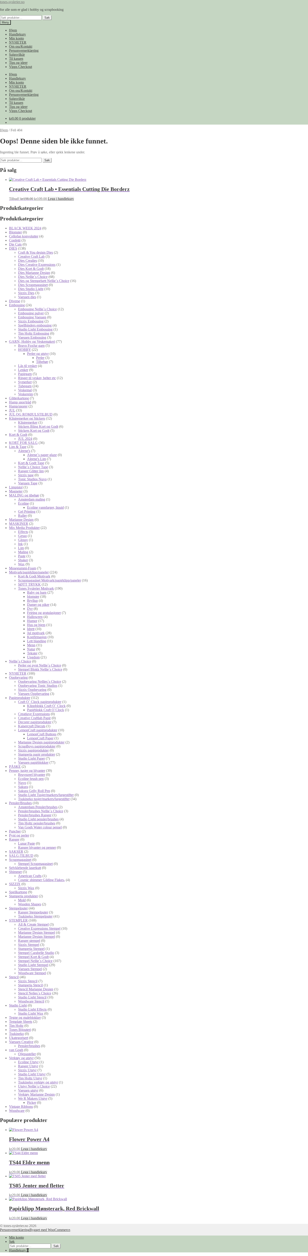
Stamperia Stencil (30, 985)
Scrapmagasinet (20, 860)
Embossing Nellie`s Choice (37, 309)
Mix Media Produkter (24, 528)
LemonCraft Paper (40, 738)
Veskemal (25, 390)
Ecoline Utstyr (28, 1062)
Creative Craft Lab (31, 256)
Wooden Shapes (29, 904)
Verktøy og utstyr (21, 1058)
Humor (32, 621)
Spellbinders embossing (35, 325)
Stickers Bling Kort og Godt (38, 426)
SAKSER (16, 851)
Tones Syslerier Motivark (36, 588)
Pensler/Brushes (20, 803)
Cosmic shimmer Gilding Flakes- (41, 880)
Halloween (35, 617)
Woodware (17, 1111)
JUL (12, 410)
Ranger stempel (29, 941)
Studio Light (18, 1005)
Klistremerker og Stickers (27, 418)
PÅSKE (15, 766)
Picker (31, 1102)
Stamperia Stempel (31, 949)
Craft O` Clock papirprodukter (39, 702)
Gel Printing (26, 511)
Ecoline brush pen (31, 779)
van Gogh (16, 1050)
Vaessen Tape (27, 483)
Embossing (17, 305)
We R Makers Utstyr (32, 1098)
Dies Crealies (27, 260)
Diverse (14, 301)
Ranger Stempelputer (33, 912)
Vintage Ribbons (21, 1106)
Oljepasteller (27, 1054)
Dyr (30, 609)
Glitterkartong (19, 398)
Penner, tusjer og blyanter (27, 770)
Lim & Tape (17, 447)
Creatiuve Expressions (34, 714)
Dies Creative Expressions (36, 264)
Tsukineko (16, 1034)
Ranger (14, 839)
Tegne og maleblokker (25, 1017)
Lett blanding (36, 641)
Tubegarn (25, 386)
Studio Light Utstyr (32, 1074)
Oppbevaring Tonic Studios (37, 685)
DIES (13, 248)
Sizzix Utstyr (27, 1070)
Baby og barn (36, 592)
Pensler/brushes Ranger (34, 815)
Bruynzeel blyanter (31, 775)
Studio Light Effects (32, 1009)
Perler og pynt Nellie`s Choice (39, 665)
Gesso (22, 536)
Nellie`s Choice (20, 661)
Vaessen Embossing (32, 337)
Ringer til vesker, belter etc (37, 378)
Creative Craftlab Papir (34, 718)
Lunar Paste (26, 843)
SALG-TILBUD (21, 855)
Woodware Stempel (32, 973)
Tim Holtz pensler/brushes (36, 823)
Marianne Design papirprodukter (41, 742)
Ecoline (23, 503)
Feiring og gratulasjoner (44, 613)
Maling (23, 552)
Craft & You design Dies (35, 252)
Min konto (16, 38)
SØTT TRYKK (29, 584)
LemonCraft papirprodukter (37, 730)
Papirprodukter (19, 698)
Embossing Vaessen (32, 317)
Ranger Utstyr (28, 1066)
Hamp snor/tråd (20, 402)
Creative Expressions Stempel (39, 928)
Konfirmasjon (37, 637)
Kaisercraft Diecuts (31, 726)
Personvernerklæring (24, 50)
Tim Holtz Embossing (33, 333)
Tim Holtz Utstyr (30, 1078)
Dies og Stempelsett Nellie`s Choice (43, 281)
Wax (21, 564)
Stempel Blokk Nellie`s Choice (40, 669)
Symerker (25, 382)
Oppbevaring (18, 677)
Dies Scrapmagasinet (33, 285)
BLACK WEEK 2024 (25, 228)
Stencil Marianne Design (35, 989)
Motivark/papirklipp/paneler (29, 572)
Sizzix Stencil (27, 981)
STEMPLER (18, 920)
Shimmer (15, 872)
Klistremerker (27, 422)
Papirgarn (25, 374)
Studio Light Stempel (33, 965)
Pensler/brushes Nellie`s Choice (40, 811)
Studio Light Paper (31, 758)
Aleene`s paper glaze (42, 455)
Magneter (16, 491)
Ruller (22, 515)
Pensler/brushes (29, 1046)
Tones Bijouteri (20, 1030)
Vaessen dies (27, 297)
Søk (47, 17)
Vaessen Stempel (30, 969)
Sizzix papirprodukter (33, 750)
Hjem (13, 30)
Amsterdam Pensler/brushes (37, 807)
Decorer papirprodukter (34, 722)
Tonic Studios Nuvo (32, 479)
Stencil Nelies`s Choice (34, 993)
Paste (21, 556)
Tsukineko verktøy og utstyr (38, 1082)
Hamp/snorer (18, 406)
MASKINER (18, 524)
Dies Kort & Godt (31, 269)
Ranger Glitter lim (31, 471)
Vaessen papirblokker (33, 762)
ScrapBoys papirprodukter (36, 746)
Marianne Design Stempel (36, 932)
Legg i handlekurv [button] (61, 199)
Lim (21, 548)
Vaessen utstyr (28, 1090)
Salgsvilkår (17, 54)
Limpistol (16, 487)
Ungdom (33, 657)
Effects (23, 532)
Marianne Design (21, 520)
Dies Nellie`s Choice (33, 277)
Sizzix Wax (26, 888)
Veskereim (25, 394)
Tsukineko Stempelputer (35, 916)
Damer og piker (38, 605)
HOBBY (24, 350)
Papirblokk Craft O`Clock (45, 710)
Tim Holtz (16, 1026)
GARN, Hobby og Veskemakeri (32, 341)
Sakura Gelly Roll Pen (34, 791)
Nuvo (22, 783)
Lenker (23, 370)
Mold (22, 900)
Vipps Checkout (20, 67)
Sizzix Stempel (28, 945)
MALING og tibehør (24, 495)
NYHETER (17, 42)
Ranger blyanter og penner (37, 847)
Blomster (15, 232)
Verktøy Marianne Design (36, 1094)
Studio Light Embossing (35, 329)
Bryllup (32, 600)
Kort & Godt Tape (31, 463)
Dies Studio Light (30, 289)
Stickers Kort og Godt (33, 430)
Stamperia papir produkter (36, 754)
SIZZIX (15, 884)
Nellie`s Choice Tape (33, 467)
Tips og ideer (18, 63)
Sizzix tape (26, 475)
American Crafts (29, 876)
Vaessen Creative (21, 1042)
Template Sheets (20, 1021)
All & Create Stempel (33, 924)
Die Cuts (15, 244)
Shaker (23, 560)
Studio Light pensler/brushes (38, 819)
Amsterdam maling (31, 499)
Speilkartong (18, 892)
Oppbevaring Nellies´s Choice (39, 681)
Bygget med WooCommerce (50, 1230)
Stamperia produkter (23, 896)
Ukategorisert (18, 1038)
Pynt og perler (19, 835)
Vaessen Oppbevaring (33, 694)
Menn (31, 645)
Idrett (30, 629)
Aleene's (24, 451)
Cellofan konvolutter (23, 236)
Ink (20, 544)
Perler (40, 358)
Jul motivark (36, 633)
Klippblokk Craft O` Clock (46, 706)
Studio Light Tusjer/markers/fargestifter (46, 795)
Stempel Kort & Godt (33, 957)
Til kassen (16, 58)
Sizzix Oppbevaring (32, 690)
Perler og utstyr (38, 354)
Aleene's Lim (36, 459)
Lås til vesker (27, 366)
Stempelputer (18, 908)
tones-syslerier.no (12, 2)
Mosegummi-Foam (22, 568)
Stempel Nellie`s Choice (35, 961)
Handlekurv (17, 34)
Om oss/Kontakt (20, 46)
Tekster (32, 653)
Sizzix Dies (26, 293)
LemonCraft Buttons (41, 734)
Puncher (15, 831)
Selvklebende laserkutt (25, 868)
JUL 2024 (25, 439)
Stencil (14, 977)
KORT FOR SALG (23, 443)
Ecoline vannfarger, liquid (45, 507)
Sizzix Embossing (31, 321)
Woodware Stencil (31, 1001)
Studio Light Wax (30, 1013)
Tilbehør (42, 362)
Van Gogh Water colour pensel (40, 827)
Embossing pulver (31, 313)
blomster (33, 596)
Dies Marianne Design (34, 273)
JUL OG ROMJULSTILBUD (31, 414)
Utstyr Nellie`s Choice (34, 1086)
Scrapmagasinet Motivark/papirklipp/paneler (49, 580)
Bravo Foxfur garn (31, 345)
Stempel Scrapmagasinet (35, 864)
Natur (31, 649)
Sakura (23, 787)
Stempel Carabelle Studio (36, 953)
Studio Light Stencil (32, 997)
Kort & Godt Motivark (34, 576)
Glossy (23, 540)
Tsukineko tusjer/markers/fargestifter (44, 799)
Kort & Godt (18, 435)
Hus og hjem (36, 625)
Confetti (15, 240)
